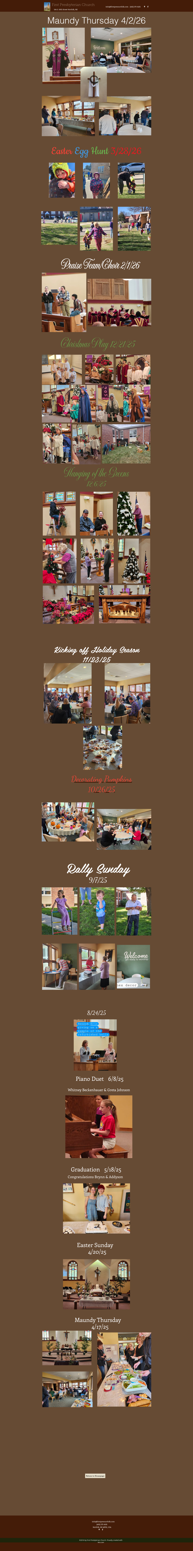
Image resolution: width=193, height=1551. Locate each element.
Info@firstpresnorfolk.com (117, 6)
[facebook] (148, 7)
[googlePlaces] (144, 7)
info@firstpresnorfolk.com (103, 1521)
